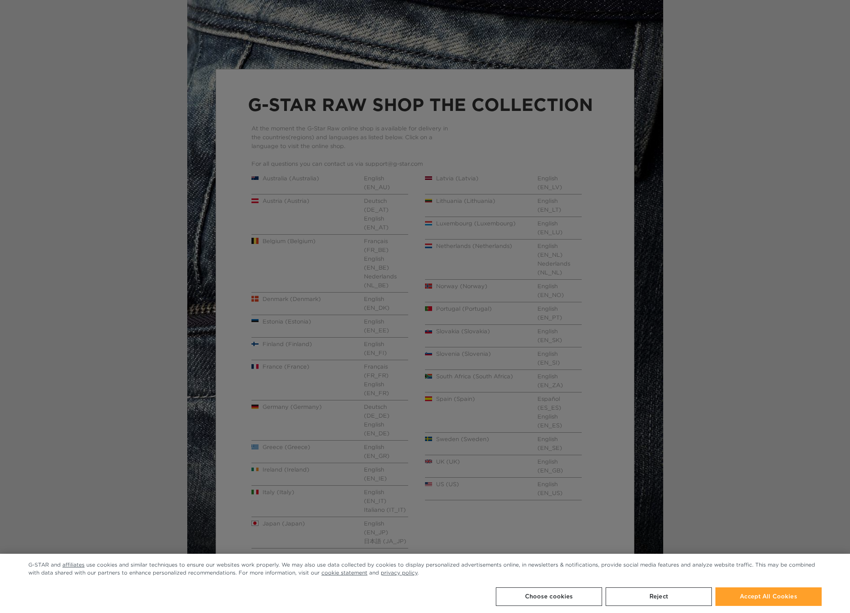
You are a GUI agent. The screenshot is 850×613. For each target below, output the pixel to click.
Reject (658, 596)
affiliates (73, 564)
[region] (425, 583)
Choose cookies (549, 596)
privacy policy (399, 572)
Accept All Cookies (768, 596)
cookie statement (344, 572)
